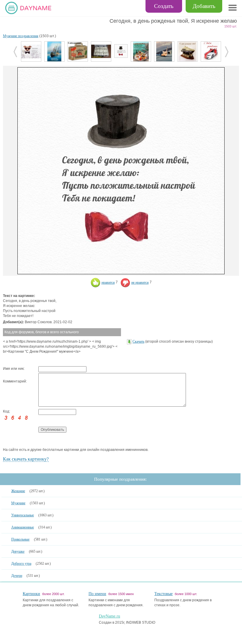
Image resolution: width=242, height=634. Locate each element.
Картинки (31, 594)
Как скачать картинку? (26, 458)
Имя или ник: (13, 369)
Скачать (138, 341)
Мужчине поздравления (20, 36)
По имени (97, 594)
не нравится (140, 282)
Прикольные (20, 539)
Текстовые (163, 594)
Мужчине (18, 503)
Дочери (16, 576)
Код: (6, 411)
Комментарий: (15, 381)
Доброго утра (21, 563)
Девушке (17, 551)
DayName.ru (109, 616)
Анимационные (22, 527)
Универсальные (22, 515)
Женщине (18, 491)
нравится (108, 282)
